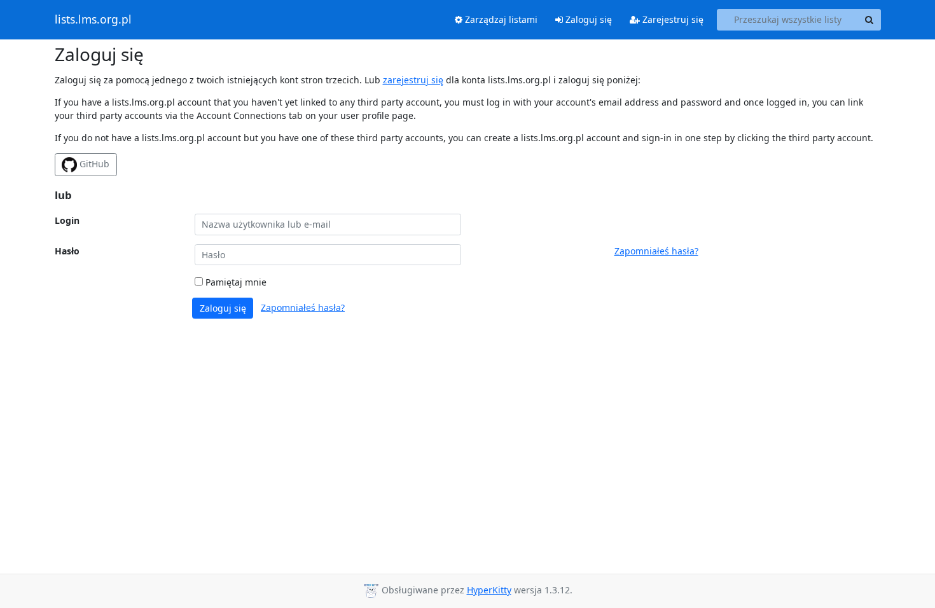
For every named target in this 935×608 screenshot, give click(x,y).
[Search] (869, 20)
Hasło (67, 251)
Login (67, 220)
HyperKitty (489, 590)
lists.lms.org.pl (93, 19)
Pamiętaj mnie (235, 282)
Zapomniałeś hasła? (656, 251)
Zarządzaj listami (499, 19)
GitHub (93, 164)
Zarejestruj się (671, 19)
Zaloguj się (587, 19)
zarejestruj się (413, 80)
